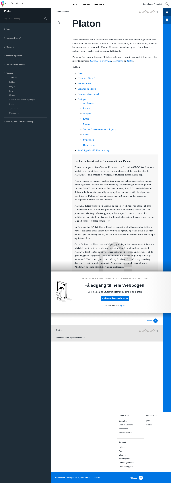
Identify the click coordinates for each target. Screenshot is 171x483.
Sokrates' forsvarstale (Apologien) (22, 100)
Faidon (12, 82)
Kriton (11, 91)
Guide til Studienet (126, 425)
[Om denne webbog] (167, 20)
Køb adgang (148, 4)
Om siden (123, 421)
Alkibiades (13, 78)
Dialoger (9, 73)
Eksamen (122, 455)
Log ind (159, 4)
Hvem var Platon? (13, 38)
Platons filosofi (12, 47)
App (120, 451)
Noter (8, 29)
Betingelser (123, 429)
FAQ (148, 421)
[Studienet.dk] (18, 4)
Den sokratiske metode (15, 64)
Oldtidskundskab (62, 12)
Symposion (13, 108)
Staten (11, 104)
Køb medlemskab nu (113, 298)
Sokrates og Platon (14, 56)
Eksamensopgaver (126, 466)
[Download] (167, 12)
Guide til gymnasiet (126, 463)
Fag (73, 4)
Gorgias (12, 87)
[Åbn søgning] (167, 4)
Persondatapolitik (125, 433)
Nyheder (122, 447)
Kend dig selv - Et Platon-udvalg (19, 122)
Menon (12, 95)
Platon (8, 11)
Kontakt (149, 425)
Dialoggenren (14, 113)
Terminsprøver (124, 459)
